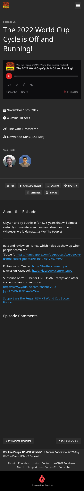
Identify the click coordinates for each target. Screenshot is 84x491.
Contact (46, 463)
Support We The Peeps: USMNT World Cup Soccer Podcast (36, 300)
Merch (20, 467)
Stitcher (35, 192)
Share (53, 192)
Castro (55, 185)
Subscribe (64, 467)
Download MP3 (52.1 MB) (25, 137)
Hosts (35, 463)
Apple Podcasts (32, 185)
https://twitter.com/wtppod (50, 266)
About (11, 463)
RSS (12, 185)
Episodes (23, 463)
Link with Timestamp (22, 129)
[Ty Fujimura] (25, 162)
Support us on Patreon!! (42, 467)
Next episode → (69, 440)
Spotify (72, 185)
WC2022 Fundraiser (65, 463)
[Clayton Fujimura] (9, 162)
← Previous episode (18, 440)
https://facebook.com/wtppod (52, 270)
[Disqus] (42, 374)
